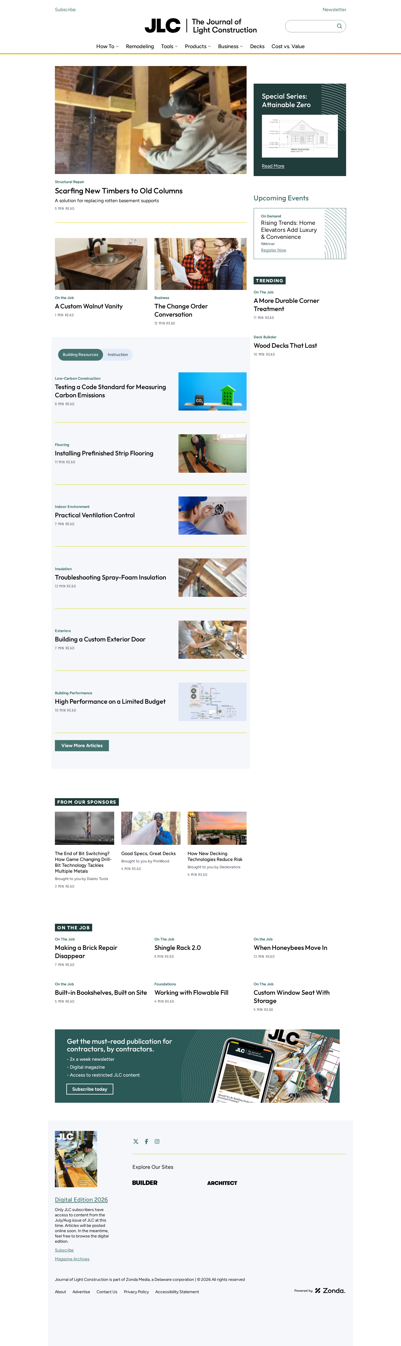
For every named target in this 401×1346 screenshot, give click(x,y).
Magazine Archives (72, 1259)
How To (105, 46)
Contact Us (107, 1291)
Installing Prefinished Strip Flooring (104, 453)
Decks (257, 46)
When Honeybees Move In (290, 947)
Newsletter (334, 9)
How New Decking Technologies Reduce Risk (215, 856)
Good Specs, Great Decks (148, 853)
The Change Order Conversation (181, 310)
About (60, 1291)
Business (228, 46)
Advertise (81, 1291)
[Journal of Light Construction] (201, 26)
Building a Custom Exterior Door (100, 639)
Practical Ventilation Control (95, 515)
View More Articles (81, 745)
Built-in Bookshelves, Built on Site (101, 992)
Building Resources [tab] (80, 354)
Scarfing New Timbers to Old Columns (119, 190)
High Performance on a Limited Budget (110, 701)
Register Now (273, 250)
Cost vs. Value (288, 46)
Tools (167, 46)
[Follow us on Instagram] (157, 1141)
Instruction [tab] (118, 354)
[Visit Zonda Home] (320, 1290)
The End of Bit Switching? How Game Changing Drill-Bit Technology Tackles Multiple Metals (83, 862)
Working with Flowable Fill (191, 992)
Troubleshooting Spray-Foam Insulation (110, 577)
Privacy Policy (136, 1291)
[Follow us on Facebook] (146, 1141)
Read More (273, 166)
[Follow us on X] (135, 1141)
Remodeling (140, 46)
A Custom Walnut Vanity (89, 306)
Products (195, 46)
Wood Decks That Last (285, 345)
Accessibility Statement (177, 1291)
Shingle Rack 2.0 (177, 947)
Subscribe (65, 9)
